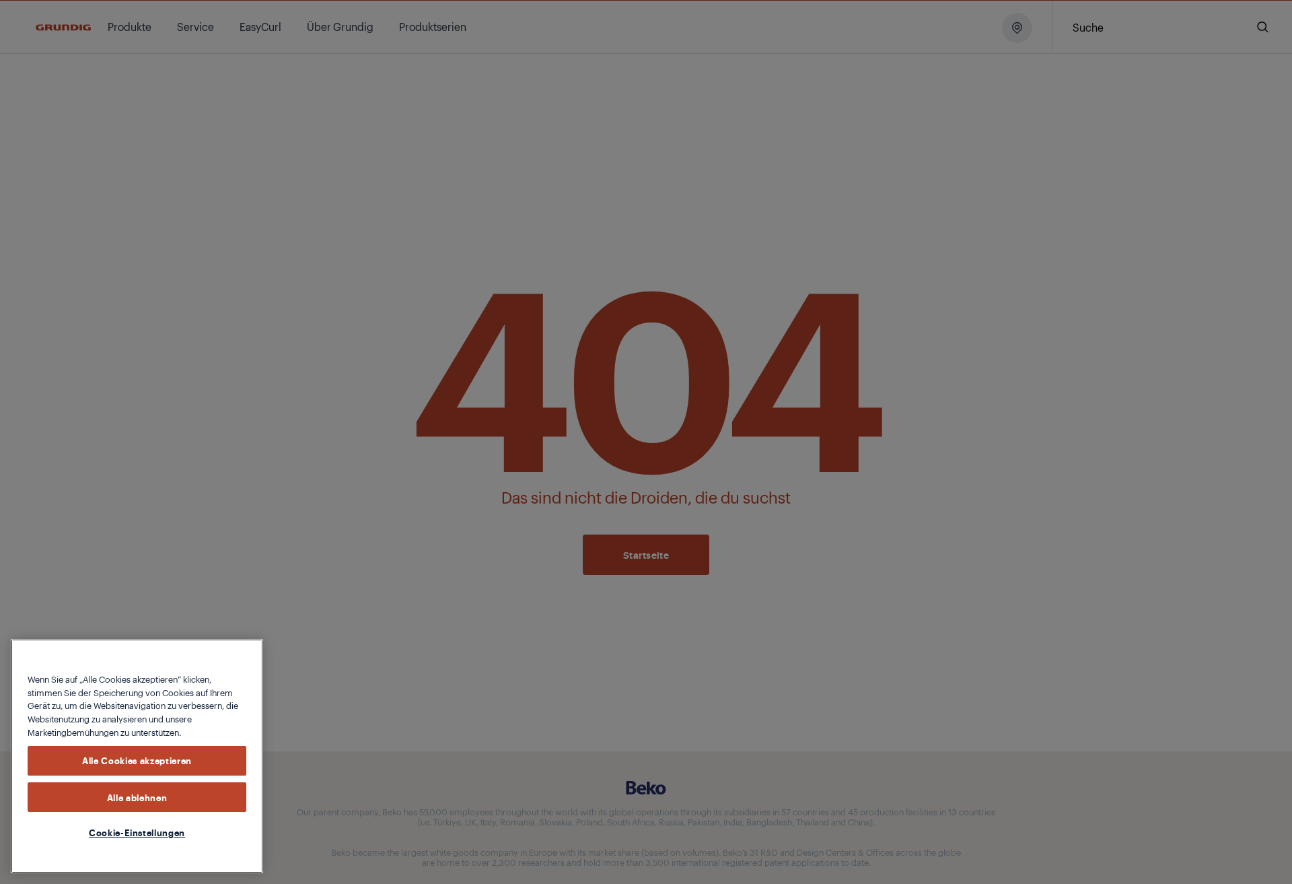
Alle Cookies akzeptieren (137, 760)
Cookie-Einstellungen (137, 832)
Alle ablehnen (137, 796)
